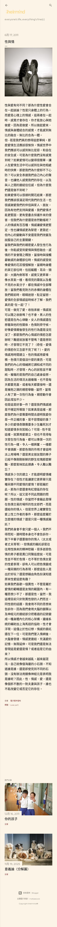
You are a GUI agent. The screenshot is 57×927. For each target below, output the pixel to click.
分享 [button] (6, 701)
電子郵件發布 (15, 701)
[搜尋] (50, 4)
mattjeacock (34, 899)
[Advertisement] (28, 742)
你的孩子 (11, 819)
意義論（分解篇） (17, 869)
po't (17, 705)
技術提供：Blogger (31, 893)
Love (12, 705)
